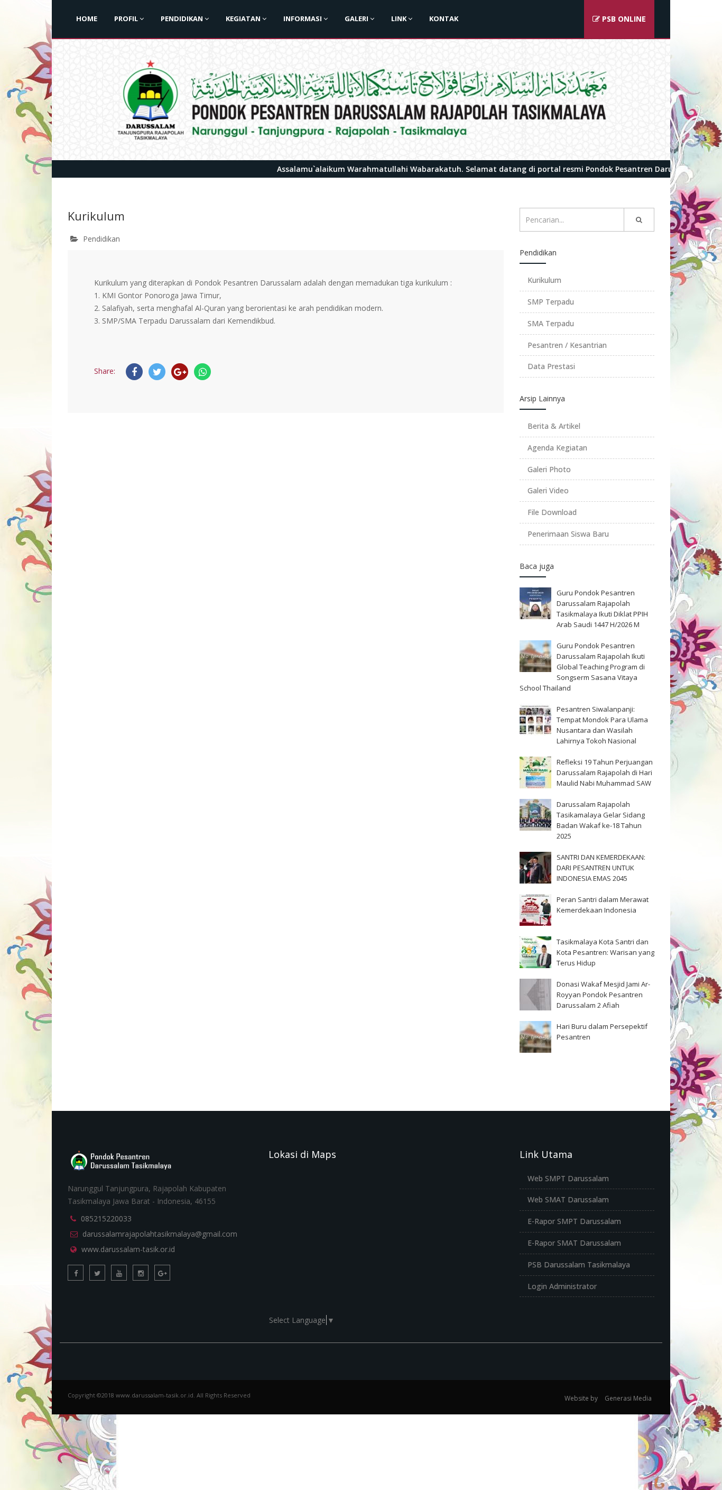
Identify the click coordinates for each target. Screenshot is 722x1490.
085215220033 (106, 1218)
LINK (398, 18)
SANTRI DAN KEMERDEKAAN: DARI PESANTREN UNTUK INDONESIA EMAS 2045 (601, 867)
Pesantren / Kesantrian (567, 345)
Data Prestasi (551, 366)
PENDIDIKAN (182, 18)
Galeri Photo (549, 469)
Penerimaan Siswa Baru (568, 534)
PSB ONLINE (623, 19)
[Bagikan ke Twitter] (157, 371)
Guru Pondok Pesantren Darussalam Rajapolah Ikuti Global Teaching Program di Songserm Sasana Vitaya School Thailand (582, 667)
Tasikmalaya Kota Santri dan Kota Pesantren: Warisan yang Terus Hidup (605, 952)
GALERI (356, 18)
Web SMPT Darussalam (568, 1178)
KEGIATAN (243, 18)
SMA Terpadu (550, 323)
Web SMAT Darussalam (568, 1199)
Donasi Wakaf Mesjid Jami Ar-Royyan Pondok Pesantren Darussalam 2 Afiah (603, 994)
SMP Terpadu (550, 302)
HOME (86, 18)
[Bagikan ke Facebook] (134, 371)
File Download (552, 512)
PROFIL (126, 18)
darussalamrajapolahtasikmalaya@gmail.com (159, 1234)
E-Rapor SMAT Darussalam (574, 1243)
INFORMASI (302, 18)
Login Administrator (562, 1286)
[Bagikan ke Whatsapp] (202, 371)
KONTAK (443, 18)
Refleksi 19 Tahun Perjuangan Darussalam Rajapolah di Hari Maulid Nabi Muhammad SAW (605, 772)
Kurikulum (544, 280)
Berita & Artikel (553, 426)
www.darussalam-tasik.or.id (128, 1249)
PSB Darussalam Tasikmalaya (578, 1264)
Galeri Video (548, 490)
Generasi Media (628, 1398)
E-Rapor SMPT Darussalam (574, 1221)
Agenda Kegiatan (557, 448)
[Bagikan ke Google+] (179, 371)
